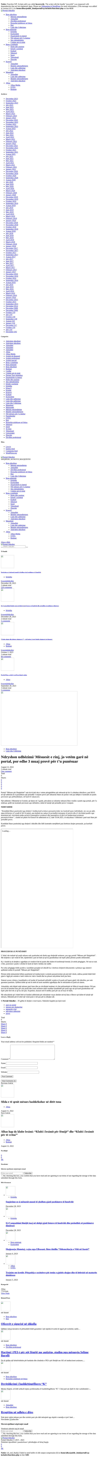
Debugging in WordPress (50, 6)
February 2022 (11, 141)
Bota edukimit (11, 30)
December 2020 (12, 171)
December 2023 (12, 99)
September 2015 (12, 304)
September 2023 (12, 103)
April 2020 (10, 188)
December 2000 (12, 310)
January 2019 (11, 221)
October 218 (10, 317)
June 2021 (10, 159)
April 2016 (10, 291)
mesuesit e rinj (11, 1009)
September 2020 (12, 178)
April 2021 (10, 163)
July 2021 (9, 156)
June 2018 (10, 236)
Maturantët (10, 407)
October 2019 (11, 201)
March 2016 (10, 293)
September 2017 (12, 255)
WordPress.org (11, 453)
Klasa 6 (8, 388)
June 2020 (10, 184)
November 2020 (12, 174)
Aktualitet (14, 19)
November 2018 (12, 225)
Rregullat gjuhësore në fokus (21, 23)
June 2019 (10, 210)
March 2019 (10, 216)
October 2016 (11, 278)
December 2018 (12, 223)
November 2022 (12, 122)
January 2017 (11, 272)
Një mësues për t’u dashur (20, 38)
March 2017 (10, 268)
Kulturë (13, 51)
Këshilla (14, 32)
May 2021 (10, 161)
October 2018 (11, 227)
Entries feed (10, 449)
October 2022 (11, 124)
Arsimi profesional (13, 358)
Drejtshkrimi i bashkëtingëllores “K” (24, 1383)
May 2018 (10, 238)
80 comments (6, 657)
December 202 (11, 332)
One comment (6, 771)
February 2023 (11, 116)
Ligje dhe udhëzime (18, 68)
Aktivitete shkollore (18, 70)
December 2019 (12, 197)
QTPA (13, 87)
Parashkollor (10, 416)
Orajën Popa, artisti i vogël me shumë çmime (14, 675)
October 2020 (11, 176)
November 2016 (12, 276)
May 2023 (10, 109)
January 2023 (11, 118)
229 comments (6, 587)
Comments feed (12, 451)
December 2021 (12, 146)
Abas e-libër (5, 542)
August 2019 (11, 206)
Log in (8, 447)
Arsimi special (11, 360)
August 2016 (11, 283)
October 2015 (11, 302)
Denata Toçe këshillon (14, 375)
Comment (5, 1059)
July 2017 (9, 259)
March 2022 (10, 139)
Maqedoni (9, 72)
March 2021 (10, 165)
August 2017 (11, 257)
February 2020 (11, 193)
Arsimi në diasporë (13, 356)
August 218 (10, 321)
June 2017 (10, 261)
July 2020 (9, 182)
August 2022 (11, 129)
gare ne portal (11, 1005)
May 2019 (10, 212)
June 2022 (10, 133)
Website (4, 1072)
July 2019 (9, 208)
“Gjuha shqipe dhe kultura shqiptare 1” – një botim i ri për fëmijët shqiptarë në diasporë (27, 639)
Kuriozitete (15, 34)
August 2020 (11, 180)
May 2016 (10, 289)
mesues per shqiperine (14, 1007)
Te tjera (8, 429)
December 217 (11, 325)
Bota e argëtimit (12, 44)
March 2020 (10, 191)
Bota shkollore (11, 15)
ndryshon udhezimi (13, 1011)
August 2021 (11, 154)
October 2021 (11, 150)
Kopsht (8, 390)
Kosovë (9, 62)
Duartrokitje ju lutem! (19, 36)
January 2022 (11, 144)
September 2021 (12, 152)
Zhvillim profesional (18, 21)
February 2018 (11, 244)
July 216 (9, 330)
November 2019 (12, 199)
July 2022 (9, 131)
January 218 (10, 323)
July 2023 (9, 105)
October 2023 (11, 101)
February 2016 (11, 295)
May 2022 (10, 135)
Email (3, 1068)
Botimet (13, 89)
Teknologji (15, 57)
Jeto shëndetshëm (17, 40)
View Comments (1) (9, 1081)
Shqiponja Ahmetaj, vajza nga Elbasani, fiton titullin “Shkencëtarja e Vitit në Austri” (47, 1249)
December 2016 (12, 274)
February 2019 (11, 218)
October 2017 (11, 253)
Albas (8, 83)
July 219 (9, 315)
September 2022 (12, 126)
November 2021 (12, 148)
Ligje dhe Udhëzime (18, 27)
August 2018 (11, 231)
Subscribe (27, 1173)
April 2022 (10, 137)
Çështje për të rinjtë (18, 42)
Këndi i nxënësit (17, 49)
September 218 (11, 319)
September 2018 (12, 229)
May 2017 (10, 263)
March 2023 (10, 114)
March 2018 (10, 242)
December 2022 (12, 120)
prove (8, 1013)
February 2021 (11, 167)
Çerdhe (8, 371)
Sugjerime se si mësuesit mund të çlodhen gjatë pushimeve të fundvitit (21, 572)
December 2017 (12, 248)
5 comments (5, 621)
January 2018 (11, 246)
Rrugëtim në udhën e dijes (17, 1412)
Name (3, 1063)
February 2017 (11, 270)
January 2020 (11, 195)
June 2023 (10, 107)
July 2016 (9, 285)
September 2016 (12, 280)
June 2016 (10, 287)
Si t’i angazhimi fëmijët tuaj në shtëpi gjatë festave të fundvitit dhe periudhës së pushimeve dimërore (30, 605)
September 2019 (12, 203)
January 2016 (11, 298)
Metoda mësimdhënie (19, 17)
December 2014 (12, 306)
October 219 (10, 313)
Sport (13, 55)
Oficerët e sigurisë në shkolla (18, 1323)
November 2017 (12, 250)
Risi (12, 25)
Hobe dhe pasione (17, 47)
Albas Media (15, 85)
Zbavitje (14, 59)
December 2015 (12, 300)
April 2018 (10, 240)
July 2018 (9, 233)
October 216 (10, 327)
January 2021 (11, 169)
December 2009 (12, 308)
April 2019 (10, 214)
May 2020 (10, 186)
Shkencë (14, 53)
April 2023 (10, 111)
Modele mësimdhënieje (19, 66)
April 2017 (10, 265)
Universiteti (10, 433)
